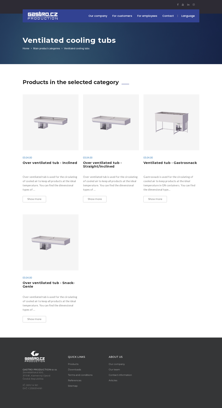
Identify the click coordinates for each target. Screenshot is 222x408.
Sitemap (73, 385)
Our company (117, 364)
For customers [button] (122, 16)
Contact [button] (168, 16)
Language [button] (188, 16)
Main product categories (46, 48)
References (74, 380)
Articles (113, 380)
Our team (114, 369)
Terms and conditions (80, 375)
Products (73, 364)
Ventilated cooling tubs (76, 48)
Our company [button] (97, 16)
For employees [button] (147, 16)
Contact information (120, 375)
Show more (34, 199)
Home (26, 48)
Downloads (74, 369)
